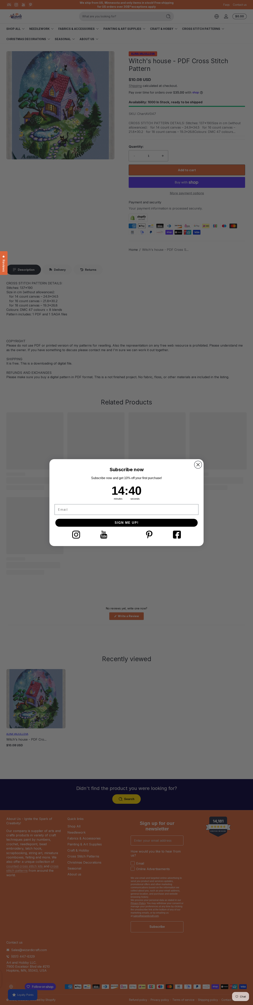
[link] (76, 535)
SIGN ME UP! (127, 522)
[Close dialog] (198, 464)
